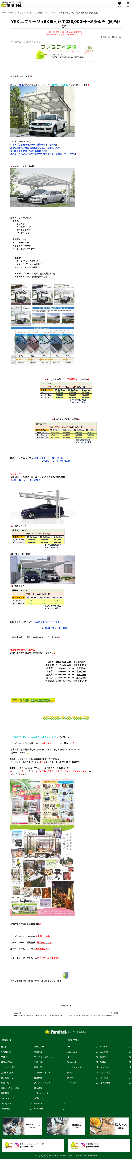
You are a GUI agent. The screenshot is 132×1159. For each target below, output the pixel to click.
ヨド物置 (104, 1077)
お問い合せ (39, 1098)
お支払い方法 (7, 1072)
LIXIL (69, 1046)
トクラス (104, 1067)
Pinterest (5, 1108)
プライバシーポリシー (44, 1093)
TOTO (103, 1062)
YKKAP (103, 1046)
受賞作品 (38, 1051)
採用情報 (5, 1093)
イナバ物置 (105, 1072)
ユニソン (104, 1057)
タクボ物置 (105, 1083)
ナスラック (72, 1077)
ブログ (4, 1057)
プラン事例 (39, 1046)
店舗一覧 (5, 1083)
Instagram (6, 1103)
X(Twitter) (39, 1108)
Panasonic (72, 1062)
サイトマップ (7, 1098)
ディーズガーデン (75, 1083)
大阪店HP (80, 662)
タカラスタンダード (76, 1067)
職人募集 (38, 1088)
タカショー (72, 1057)
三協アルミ (72, 1051)
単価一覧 (38, 1067)
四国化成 (104, 1051)
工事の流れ (39, 1062)
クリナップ (72, 1072)
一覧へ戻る (66, 1005)
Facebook (39, 1103)
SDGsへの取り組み (10, 1088)
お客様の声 (6, 1051)
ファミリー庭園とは (43, 1057)
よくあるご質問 (8, 1067)
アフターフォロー (42, 1072)
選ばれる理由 (7, 1062)
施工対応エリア (8, 1077)
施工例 (4, 1046)
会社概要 (38, 1077)
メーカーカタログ (42, 1083)
